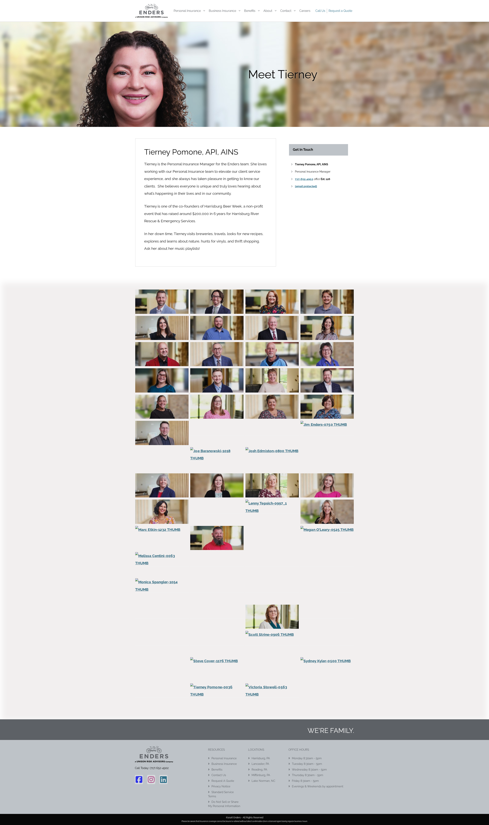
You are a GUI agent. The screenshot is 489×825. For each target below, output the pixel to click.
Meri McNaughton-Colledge (272, 572)
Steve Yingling (272, 677)
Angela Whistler (272, 309)
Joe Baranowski (217, 467)
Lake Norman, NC (263, 781)
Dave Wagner (162, 361)
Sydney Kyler (327, 677)
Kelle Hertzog (272, 493)
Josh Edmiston (272, 467)
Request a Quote (340, 11)
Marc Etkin (162, 545)
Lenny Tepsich (272, 519)
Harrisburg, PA (261, 758)
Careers (304, 11)
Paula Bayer (162, 624)
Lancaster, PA (260, 764)
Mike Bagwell (327, 572)
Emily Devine (161, 388)
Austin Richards (327, 309)
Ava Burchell (162, 335)
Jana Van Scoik (217, 414)
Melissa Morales (217, 572)
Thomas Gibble (162, 703)
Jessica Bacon (272, 440)
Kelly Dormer (327, 493)
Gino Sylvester (216, 388)
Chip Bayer (272, 335)
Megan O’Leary (327, 545)
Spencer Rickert (162, 677)
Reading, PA (259, 769)
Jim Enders (327, 440)
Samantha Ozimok (162, 650)
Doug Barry (272, 361)
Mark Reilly (272, 545)
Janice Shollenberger (327, 414)
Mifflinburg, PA (261, 775)
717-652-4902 (304, 179)
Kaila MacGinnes (327, 467)
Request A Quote (222, 781)
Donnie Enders (216, 361)
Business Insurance (222, 11)
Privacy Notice (220, 786)
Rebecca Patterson (217, 624)
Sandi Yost (216, 650)
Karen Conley (162, 493)
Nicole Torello (272, 598)
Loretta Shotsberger (327, 519)
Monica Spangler (162, 598)
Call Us (320, 11)
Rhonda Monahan (272, 624)
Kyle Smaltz (217, 519)
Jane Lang (272, 414)
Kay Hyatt (217, 493)
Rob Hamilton (327, 624)
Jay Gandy (161, 440)
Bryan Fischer (217, 335)
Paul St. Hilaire (327, 598)
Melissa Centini (162, 572)
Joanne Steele (162, 467)
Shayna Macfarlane (327, 650)
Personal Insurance (187, 11)
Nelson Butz (217, 598)
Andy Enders (217, 309)
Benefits (249, 11)
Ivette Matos (162, 414)
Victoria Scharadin (272, 703)
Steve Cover (217, 677)
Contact (285, 11)
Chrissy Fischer (327, 335)
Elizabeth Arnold (327, 361)
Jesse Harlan (217, 440)
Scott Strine (272, 650)
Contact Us (218, 775)
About (267, 11)
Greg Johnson (327, 388)
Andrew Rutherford (162, 309)
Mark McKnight (217, 545)
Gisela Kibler (272, 388)
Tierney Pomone (217, 703)
